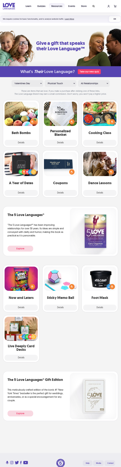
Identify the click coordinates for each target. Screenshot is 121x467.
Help (87, 463)
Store (84, 6)
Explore (20, 248)
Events (71, 6)
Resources (56, 6)
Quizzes (41, 6)
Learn (28, 6)
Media (98, 463)
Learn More (69, 19)
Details (21, 143)
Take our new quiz (89, 71)
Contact (110, 463)
